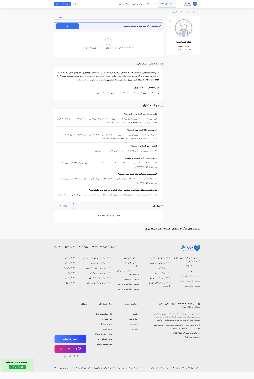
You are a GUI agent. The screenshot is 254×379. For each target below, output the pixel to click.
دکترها (135, 314)
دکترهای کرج (70, 283)
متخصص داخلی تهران (131, 279)
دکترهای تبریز (70, 258)
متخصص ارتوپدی (194, 271)
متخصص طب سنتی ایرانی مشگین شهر (97, 258)
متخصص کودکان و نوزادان (160, 258)
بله (67, 26)
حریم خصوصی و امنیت (104, 344)
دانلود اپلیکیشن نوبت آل (103, 314)
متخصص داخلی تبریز (131, 258)
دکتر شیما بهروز (137, 122)
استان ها (135, 329)
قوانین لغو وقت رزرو (105, 339)
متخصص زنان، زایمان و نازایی (190, 281)
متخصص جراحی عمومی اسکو (100, 273)
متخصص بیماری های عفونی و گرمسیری (159, 284)
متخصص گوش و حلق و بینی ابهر (99, 283)
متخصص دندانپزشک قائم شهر (100, 278)
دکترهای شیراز (70, 278)
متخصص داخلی (164, 268)
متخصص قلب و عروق (162, 273)
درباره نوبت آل (107, 319)
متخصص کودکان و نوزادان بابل (128, 289)
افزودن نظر (63, 206)
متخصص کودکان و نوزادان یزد (128, 284)
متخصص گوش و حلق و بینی (159, 263)
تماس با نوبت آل (106, 324)
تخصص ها (134, 324)
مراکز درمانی (133, 319)
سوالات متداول (107, 329)
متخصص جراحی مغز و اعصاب (190, 276)
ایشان (116, 138)
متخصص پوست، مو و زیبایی (160, 278)
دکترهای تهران (70, 263)
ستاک (56, 368)
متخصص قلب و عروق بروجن (101, 263)
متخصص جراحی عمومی (192, 286)
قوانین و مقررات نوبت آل (103, 334)
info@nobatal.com (191, 337)
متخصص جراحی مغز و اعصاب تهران (98, 268)
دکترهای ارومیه (69, 268)
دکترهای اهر (71, 273)
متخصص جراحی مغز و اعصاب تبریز (128, 264)
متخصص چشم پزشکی (192, 266)
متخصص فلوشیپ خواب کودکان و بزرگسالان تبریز (127, 273)
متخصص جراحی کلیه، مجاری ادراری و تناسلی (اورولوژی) (187, 259)
